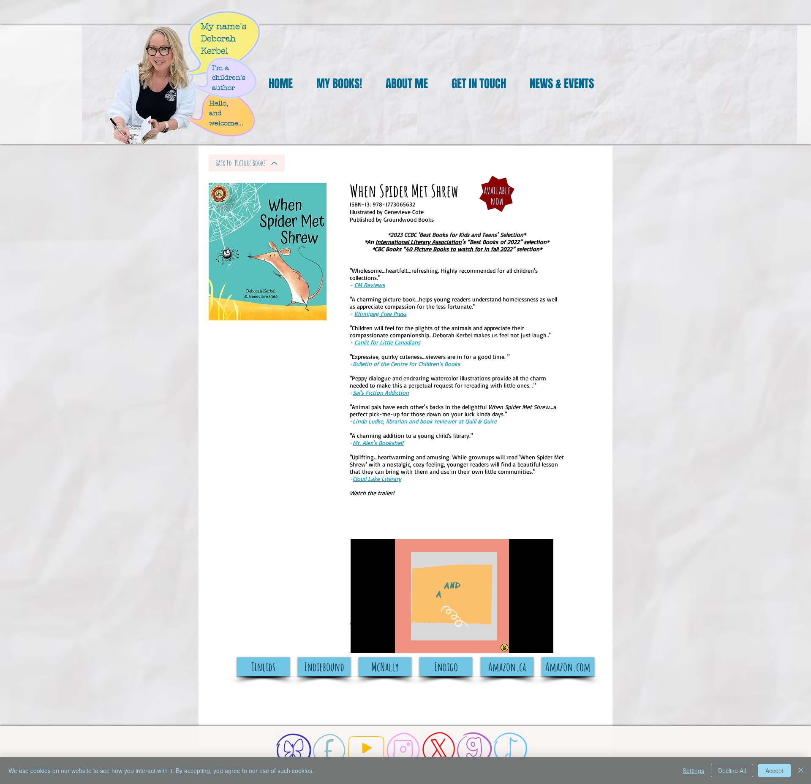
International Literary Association (419, 241)
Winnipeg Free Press (380, 313)
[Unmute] (375, 641)
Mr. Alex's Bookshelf (378, 442)
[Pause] (361, 641)
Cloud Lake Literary (377, 478)
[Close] (801, 770)
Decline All (732, 770)
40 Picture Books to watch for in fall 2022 (459, 248)
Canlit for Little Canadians (387, 342)
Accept (774, 770)
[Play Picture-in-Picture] (527, 641)
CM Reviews (369, 284)
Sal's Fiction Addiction (381, 392)
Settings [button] (693, 770)
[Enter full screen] (541, 641)
